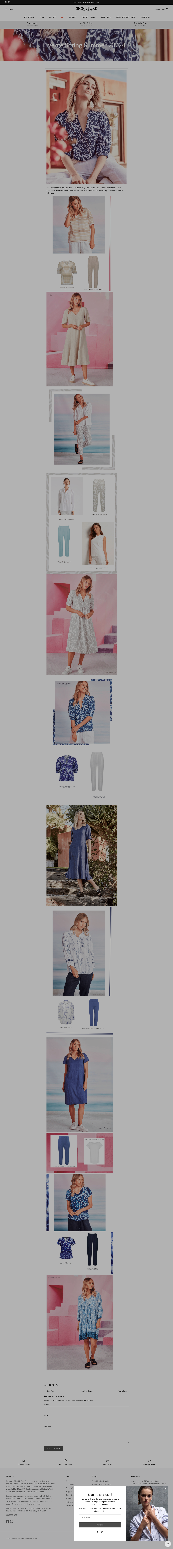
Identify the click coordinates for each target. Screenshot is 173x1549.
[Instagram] (102, 1532)
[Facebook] (98, 1532)
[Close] (165, 1488)
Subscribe (100, 1525)
